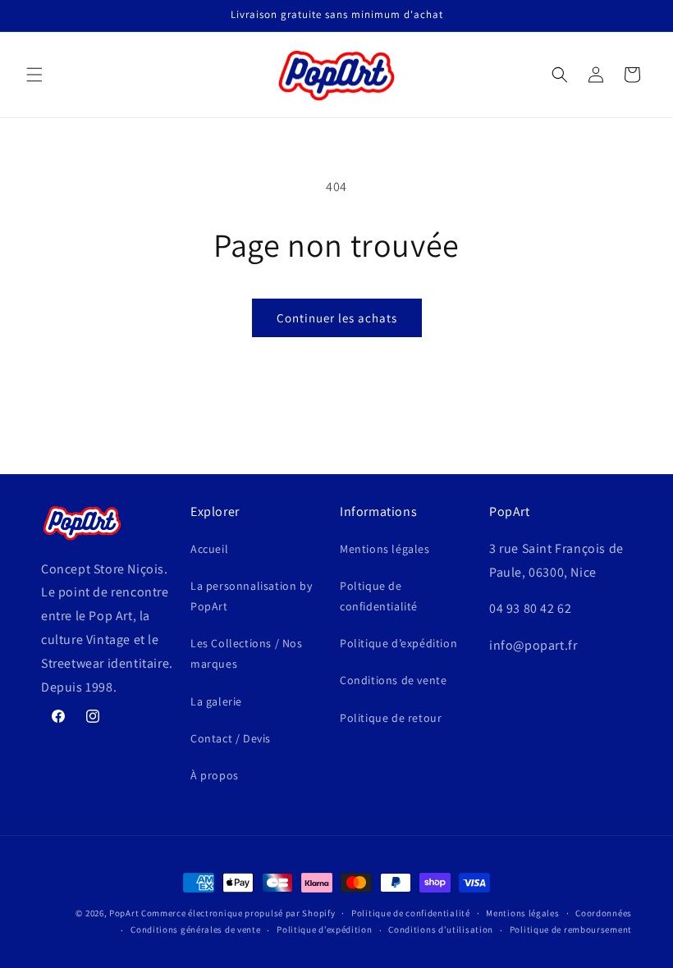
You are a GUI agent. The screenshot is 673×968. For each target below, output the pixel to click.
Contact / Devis (230, 738)
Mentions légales (385, 548)
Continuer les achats (337, 318)
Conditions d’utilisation (440, 929)
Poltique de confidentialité (379, 596)
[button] (34, 75)
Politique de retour (391, 717)
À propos (214, 775)
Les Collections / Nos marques (246, 653)
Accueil (209, 548)
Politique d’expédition (398, 643)
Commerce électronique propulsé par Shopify (238, 913)
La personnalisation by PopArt (251, 596)
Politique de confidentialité (410, 913)
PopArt (124, 913)
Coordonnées (603, 913)
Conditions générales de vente (195, 929)
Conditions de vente (393, 680)
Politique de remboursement (571, 929)
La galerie (216, 701)
